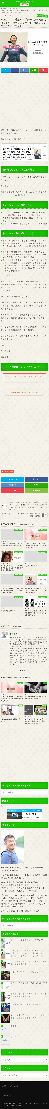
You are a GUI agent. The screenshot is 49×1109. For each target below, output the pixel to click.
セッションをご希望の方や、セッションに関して (24, 378)
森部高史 (13, 634)
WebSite (25, 670)
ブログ (14, 1037)
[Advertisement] (24, 101)
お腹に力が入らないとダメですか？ (27, 972)
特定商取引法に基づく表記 (9, 1086)
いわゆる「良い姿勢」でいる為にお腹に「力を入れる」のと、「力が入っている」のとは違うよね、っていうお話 (29, 953)
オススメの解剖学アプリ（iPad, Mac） (28, 940)
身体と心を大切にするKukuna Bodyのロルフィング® (29, 984)
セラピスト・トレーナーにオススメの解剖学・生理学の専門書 (29, 995)
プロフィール (17, 1026)
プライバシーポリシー (8, 1095)
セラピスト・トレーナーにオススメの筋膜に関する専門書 (29, 962)
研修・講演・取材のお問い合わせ (24, 392)
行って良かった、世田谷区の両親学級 (28, 1004)
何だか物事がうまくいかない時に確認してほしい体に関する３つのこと (29, 1016)
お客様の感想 (8, 471)
